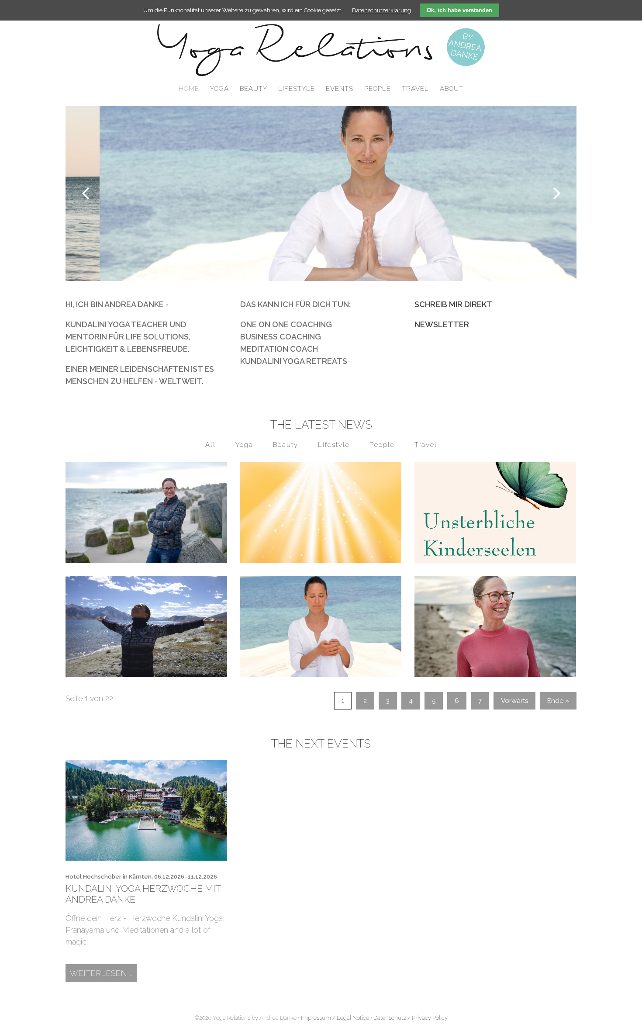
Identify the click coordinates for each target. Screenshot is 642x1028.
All (210, 445)
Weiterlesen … (103, 973)
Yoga (244, 445)
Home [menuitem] (189, 89)
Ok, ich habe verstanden (459, 10)
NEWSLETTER (441, 324)
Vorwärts (514, 701)
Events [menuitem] (339, 89)
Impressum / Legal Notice (335, 1017)
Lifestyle (334, 445)
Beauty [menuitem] (253, 89)
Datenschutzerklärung (381, 10)
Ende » (558, 701)
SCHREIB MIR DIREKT (453, 304)
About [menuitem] (451, 89)
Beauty (285, 445)
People (382, 445)
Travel (425, 445)
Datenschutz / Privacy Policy (410, 1017)
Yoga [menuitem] (219, 89)
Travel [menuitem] (415, 89)
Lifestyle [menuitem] (296, 89)
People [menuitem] (377, 89)
